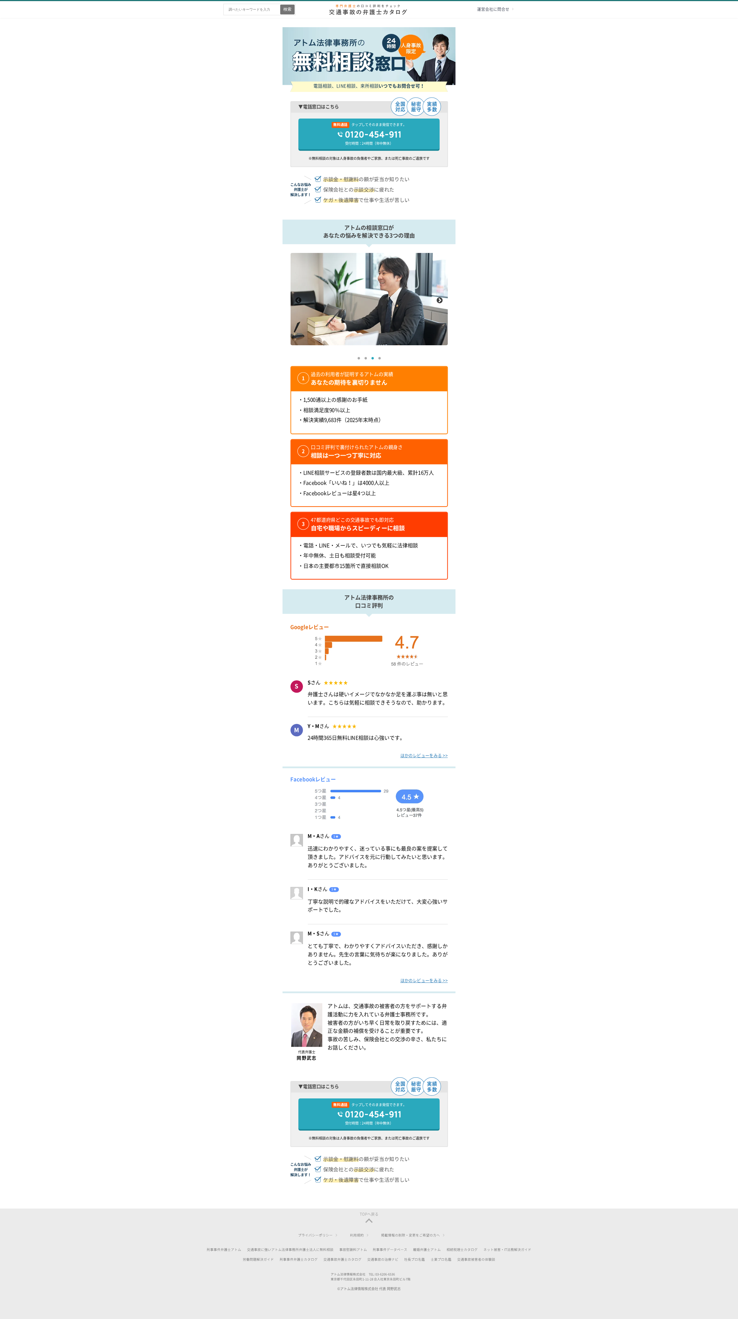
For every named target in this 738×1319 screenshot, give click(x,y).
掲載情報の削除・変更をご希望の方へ (410, 1235)
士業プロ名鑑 (441, 1259)
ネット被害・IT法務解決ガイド (507, 1249)
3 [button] (372, 358)
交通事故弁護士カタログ (342, 1259)
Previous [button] (298, 300)
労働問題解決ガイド (258, 1259)
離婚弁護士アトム (427, 1249)
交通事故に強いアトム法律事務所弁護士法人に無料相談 (290, 1249)
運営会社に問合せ (493, 9)
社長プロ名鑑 (414, 1259)
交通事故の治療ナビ (382, 1259)
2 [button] (365, 358)
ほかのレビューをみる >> (424, 755)
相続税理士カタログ (462, 1249)
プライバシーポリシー (315, 1235)
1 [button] (358, 358)
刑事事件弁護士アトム (224, 1249)
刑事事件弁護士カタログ (299, 1259)
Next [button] (439, 300)
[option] (369, 299)
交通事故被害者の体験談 (476, 1259)
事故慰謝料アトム (353, 1249)
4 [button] (379, 358)
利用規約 (357, 1235)
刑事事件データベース (390, 1249)
